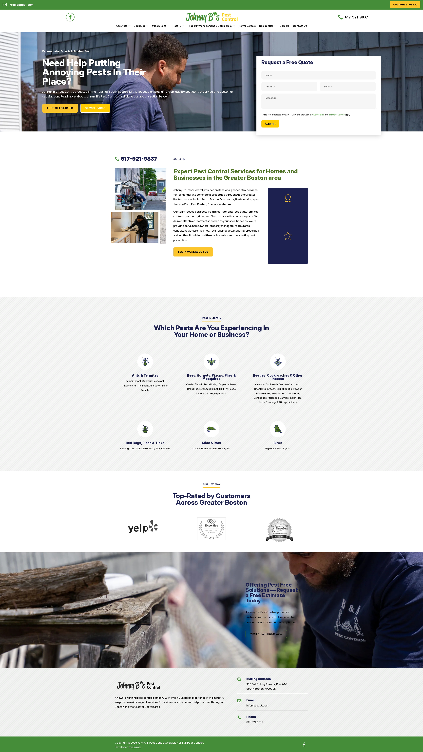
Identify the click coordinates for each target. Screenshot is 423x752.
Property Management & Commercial (210, 26)
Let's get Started (60, 108)
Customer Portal (405, 4)
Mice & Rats (159, 26)
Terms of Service (337, 114)
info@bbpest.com (257, 705)
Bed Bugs (139, 26)
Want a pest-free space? (266, 633)
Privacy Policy (317, 114)
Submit (270, 123)
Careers (284, 26)
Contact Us (300, 26)
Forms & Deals (247, 26)
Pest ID (177, 26)
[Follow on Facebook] (70, 17)
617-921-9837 (254, 722)
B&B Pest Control (192, 742)
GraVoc (136, 747)
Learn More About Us (193, 252)
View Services (95, 108)
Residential (266, 26)
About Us (121, 26)
